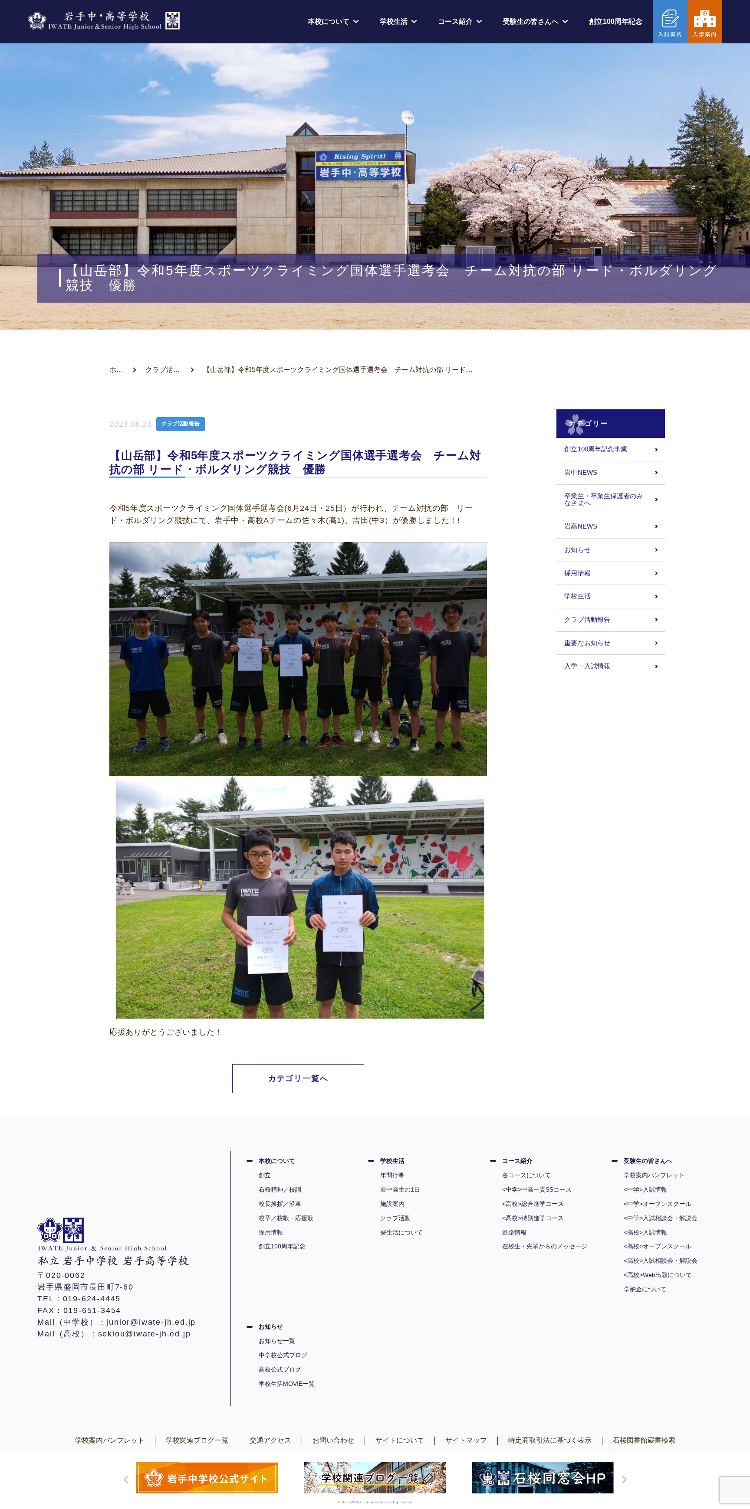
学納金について (645, 1289)
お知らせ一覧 (277, 1340)
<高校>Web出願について (658, 1274)
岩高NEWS (580, 526)
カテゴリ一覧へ (298, 1078)
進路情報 (514, 1232)
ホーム (119, 369)
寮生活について (401, 1232)
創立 (265, 1175)
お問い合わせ (333, 1440)
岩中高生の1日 (400, 1189)
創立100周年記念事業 (595, 449)
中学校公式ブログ (283, 1355)
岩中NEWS (580, 472)
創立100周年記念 (615, 21)
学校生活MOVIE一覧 (287, 1383)
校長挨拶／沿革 (280, 1203)
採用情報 (577, 573)
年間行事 (392, 1175)
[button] (124, 1479)
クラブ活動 (395, 1218)
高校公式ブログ (280, 1369)
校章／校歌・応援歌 (286, 1218)
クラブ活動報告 (169, 369)
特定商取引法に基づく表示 (550, 1440)
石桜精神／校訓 (280, 1189)
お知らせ (577, 549)
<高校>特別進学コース (533, 1218)
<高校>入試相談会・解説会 (660, 1260)
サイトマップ (466, 1440)
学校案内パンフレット (654, 1175)
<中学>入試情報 (645, 1189)
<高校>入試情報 (645, 1232)
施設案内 (392, 1203)
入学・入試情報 (587, 666)
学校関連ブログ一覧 (197, 1440)
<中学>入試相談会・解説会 (660, 1218)
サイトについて (399, 1440)
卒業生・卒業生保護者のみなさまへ (603, 500)
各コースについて (526, 1175)
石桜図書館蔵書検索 (644, 1440)
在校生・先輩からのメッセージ (544, 1246)
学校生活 (577, 596)
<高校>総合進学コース (533, 1203)
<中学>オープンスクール (657, 1203)
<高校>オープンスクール (657, 1246)
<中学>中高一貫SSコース (537, 1189)
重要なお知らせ (587, 643)
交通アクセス (270, 1440)
